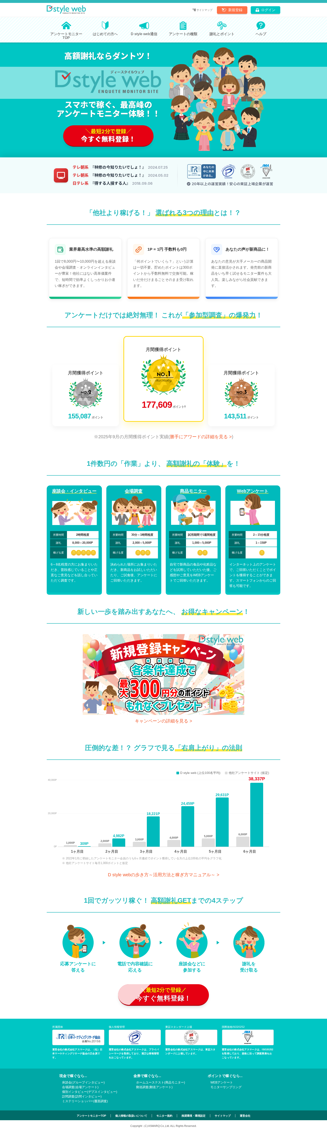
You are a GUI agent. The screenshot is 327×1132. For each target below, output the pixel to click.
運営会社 (245, 1115)
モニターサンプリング (226, 1087)
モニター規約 (164, 1115)
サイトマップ (204, 10)
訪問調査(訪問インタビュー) (82, 1096)
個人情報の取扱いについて (131, 1115)
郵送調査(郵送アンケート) (154, 1087)
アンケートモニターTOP (91, 1115)
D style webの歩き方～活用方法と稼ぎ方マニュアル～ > (163, 874)
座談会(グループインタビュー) (83, 1082)
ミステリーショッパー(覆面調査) (85, 1101)
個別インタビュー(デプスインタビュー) (89, 1091)
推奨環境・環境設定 (194, 1115)
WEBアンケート (221, 1082)
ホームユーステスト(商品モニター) (160, 1082)
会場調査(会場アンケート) (80, 1087)
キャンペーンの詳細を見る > (163, 720)
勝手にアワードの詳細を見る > (201, 436)
